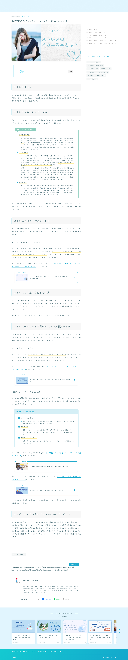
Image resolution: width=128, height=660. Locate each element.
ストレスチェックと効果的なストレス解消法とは (102, 40)
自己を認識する (92, 79)
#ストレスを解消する (19, 554)
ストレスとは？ (93, 29)
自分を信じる (102, 75)
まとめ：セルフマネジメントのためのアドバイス (102, 43)
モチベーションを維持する (95, 65)
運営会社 (14, 657)
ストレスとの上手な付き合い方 (97, 38)
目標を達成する (103, 72)
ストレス (26, 16)
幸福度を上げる (106, 69)
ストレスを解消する (94, 62)
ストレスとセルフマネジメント (97, 35)
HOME (14, 651)
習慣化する (91, 75)
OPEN (70, 71)
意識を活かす (92, 72)
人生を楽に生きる (93, 69)
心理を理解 (22, 651)
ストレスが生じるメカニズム (97, 32)
